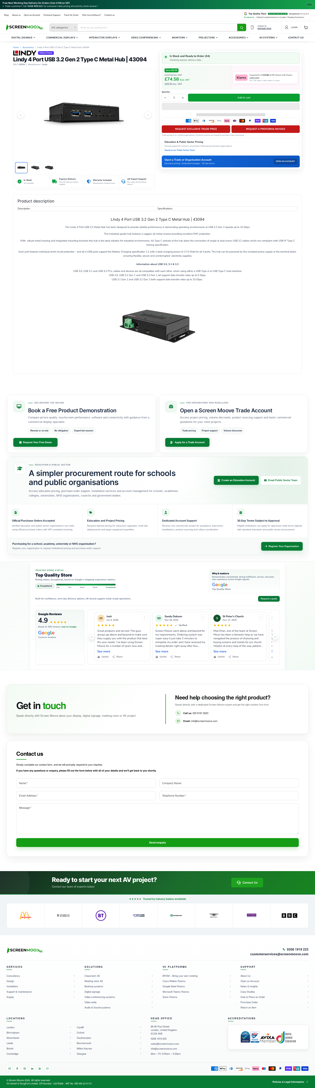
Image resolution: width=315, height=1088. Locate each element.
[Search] (241, 27)
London (10, 1027)
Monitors (178, 37)
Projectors (207, 37)
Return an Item (248, 1007)
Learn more (254, 77)
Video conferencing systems (99, 997)
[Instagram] (25, 1069)
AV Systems (267, 37)
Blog (6, 15)
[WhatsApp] (40, 1069)
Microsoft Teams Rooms (176, 991)
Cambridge (12, 1053)
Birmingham (13, 1032)
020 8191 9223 (200, 713)
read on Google (68, 626)
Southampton (84, 1037)
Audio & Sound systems (97, 1007)
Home (16, 47)
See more (103, 651)
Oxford (80, 1032)
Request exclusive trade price (196, 129)
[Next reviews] (275, 637)
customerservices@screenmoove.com (279, 954)
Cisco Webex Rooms (174, 981)
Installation (12, 986)
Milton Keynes (84, 1048)
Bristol (10, 1048)
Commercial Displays (60, 37)
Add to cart (244, 97)
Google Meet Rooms (174, 986)
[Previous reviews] (91, 637)
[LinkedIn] (32, 1069)
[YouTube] (47, 1069)
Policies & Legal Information (288, 1081)
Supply (10, 997)
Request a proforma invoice (265, 129)
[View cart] (306, 27)
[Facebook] (17, 1069)
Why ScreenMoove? (91, 15)
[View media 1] (21, 167)
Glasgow (81, 1053)
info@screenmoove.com (204, 721)
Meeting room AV (93, 981)
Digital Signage (21, 37)
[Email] (9, 1069)
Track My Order (71, 15)
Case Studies (248, 991)
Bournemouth (84, 1043)
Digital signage (92, 991)
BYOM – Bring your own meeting (180, 975)
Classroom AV (92, 975)
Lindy (44, 64)
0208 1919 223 (34, 6)
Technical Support (52, 15)
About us (16, 15)
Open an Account (32, 15)
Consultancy (13, 975)
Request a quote (269, 598)
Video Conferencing (144, 37)
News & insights (249, 986)
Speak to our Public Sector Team (180, 150)
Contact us (109, 15)
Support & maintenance (19, 991)
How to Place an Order (253, 997)
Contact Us (296, 37)
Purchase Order (249, 1002)
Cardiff (80, 1027)
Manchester (13, 1037)
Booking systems (93, 986)
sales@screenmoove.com (165, 1043)
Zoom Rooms (170, 997)
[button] (231, 107)
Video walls (90, 1002)
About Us (246, 975)
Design (10, 981)
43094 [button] (22, 64)
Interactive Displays (103, 37)
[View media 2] (35, 167)
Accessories (237, 37)
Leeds (10, 1043)
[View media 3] (49, 167)
